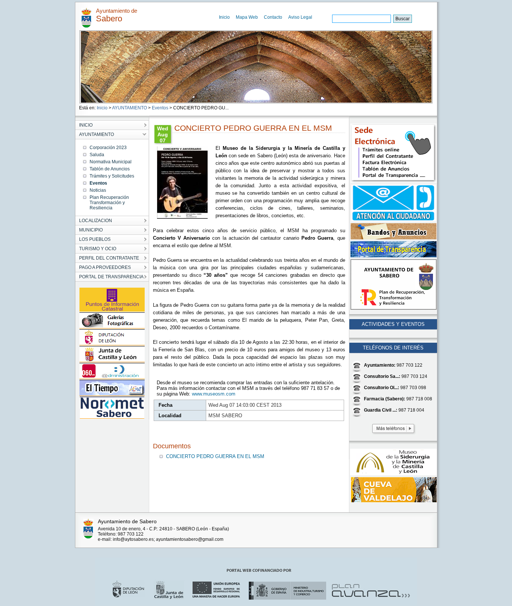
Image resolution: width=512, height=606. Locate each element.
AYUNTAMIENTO (129, 107)
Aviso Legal (300, 17)
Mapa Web (247, 17)
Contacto (273, 17)
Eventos (160, 107)
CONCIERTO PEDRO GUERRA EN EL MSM (215, 456)
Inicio (224, 17)
